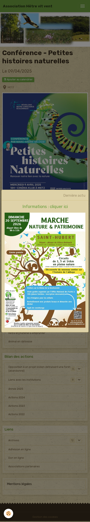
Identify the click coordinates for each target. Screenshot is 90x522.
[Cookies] (8, 513)
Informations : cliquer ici (45, 206)
